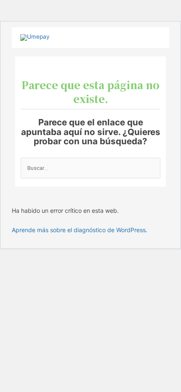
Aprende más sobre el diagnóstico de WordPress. (79, 229)
